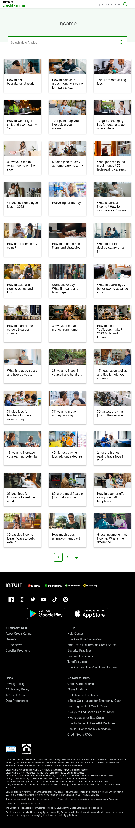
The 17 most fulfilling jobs (111, 81)
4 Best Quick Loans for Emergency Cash (94, 700)
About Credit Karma (18, 633)
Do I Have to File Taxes (83, 695)
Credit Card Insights (81, 683)
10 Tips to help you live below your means (65, 124)
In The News (14, 644)
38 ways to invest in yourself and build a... (67, 372)
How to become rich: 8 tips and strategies (66, 245)
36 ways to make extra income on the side (21, 165)
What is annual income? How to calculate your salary (111, 206)
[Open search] (125, 4)
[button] (131, 4)
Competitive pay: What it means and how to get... (65, 288)
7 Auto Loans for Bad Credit (86, 717)
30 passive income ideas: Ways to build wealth (21, 538)
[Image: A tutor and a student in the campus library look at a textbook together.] (67, 398)
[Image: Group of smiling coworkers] (22, 439)
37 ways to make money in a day (64, 413)
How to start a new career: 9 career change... (20, 329)
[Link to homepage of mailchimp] (90, 585)
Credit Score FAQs (80, 734)
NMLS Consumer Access (76, 769)
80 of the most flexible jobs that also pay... (67, 495)
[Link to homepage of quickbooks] (72, 585)
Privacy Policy (15, 683)
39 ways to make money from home (65, 327)
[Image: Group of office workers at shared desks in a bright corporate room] (112, 398)
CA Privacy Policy (17, 689)
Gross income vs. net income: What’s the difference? (112, 538)
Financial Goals (78, 689)
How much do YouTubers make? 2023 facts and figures (109, 331)
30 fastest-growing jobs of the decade (110, 413)
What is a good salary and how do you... (22, 372)
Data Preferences (17, 700)
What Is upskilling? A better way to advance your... (112, 288)
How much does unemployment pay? (66, 536)
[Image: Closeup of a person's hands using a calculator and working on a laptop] (67, 230)
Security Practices (80, 650)
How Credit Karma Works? (85, 639)
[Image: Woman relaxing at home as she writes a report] (112, 521)
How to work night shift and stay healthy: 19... (22, 124)
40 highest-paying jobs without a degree (67, 454)
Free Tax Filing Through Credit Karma (92, 644)
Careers (11, 639)
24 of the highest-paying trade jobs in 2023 (110, 456)
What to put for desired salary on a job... (110, 247)
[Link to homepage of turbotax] (34, 585)
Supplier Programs (18, 650)
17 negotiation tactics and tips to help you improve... (112, 374)
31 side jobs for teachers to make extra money (19, 415)
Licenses (57, 769)
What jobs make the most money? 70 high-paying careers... (112, 165)
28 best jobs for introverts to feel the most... (21, 497)
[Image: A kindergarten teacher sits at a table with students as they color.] (22, 398)
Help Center (75, 633)
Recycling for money (66, 202)
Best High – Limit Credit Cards (88, 706)
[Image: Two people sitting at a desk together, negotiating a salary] (112, 230)
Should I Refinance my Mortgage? (90, 728)
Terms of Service (17, 695)
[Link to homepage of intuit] (14, 585)
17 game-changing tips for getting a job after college (111, 124)
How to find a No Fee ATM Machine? (91, 723)
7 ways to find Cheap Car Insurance (91, 712)
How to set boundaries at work (20, 81)
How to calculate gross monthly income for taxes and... (67, 83)
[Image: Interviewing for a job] (22, 271)
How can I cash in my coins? (22, 245)
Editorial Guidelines (80, 656)
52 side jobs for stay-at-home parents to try (67, 163)
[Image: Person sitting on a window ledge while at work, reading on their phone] (112, 148)
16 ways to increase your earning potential (22, 454)
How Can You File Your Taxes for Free (92, 667)
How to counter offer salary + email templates (111, 497)
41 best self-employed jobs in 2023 (22, 204)
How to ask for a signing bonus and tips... (20, 288)
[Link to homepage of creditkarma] (53, 585)
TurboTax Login (77, 661)
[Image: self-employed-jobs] (22, 189)
